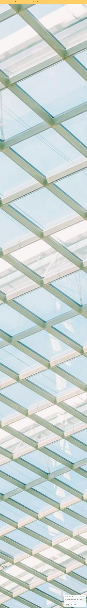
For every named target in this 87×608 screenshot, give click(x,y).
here (80, 604)
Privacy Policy (36, 1)
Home (13, 1)
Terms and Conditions (26, 1)
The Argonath (5, 2)
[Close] (85, 596)
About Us (17, 1)
